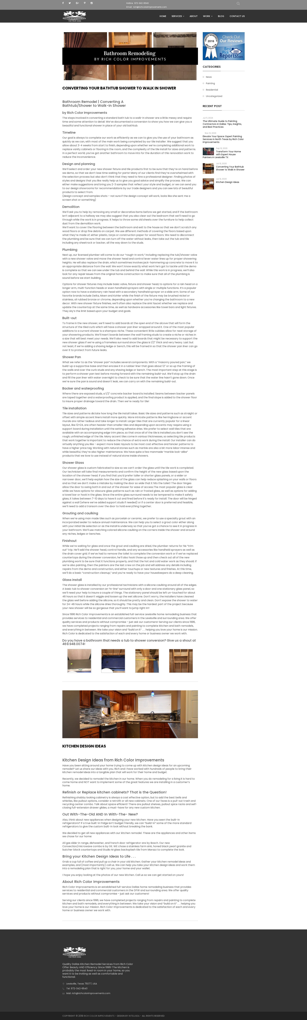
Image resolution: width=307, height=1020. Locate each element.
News (209, 77)
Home (163, 16)
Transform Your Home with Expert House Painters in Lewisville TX (222, 154)
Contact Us (237, 16)
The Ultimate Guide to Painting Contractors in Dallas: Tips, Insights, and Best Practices (222, 124)
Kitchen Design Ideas (84, 746)
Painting (210, 83)
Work (206, 16)
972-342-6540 (141, 3)
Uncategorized (214, 96)
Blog (221, 16)
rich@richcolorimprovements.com (150, 7)
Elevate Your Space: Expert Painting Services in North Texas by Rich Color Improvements (223, 139)
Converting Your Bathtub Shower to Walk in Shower (119, 88)
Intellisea (134, 1015)
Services (177, 16)
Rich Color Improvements (99, 1015)
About (194, 16)
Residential (212, 89)
